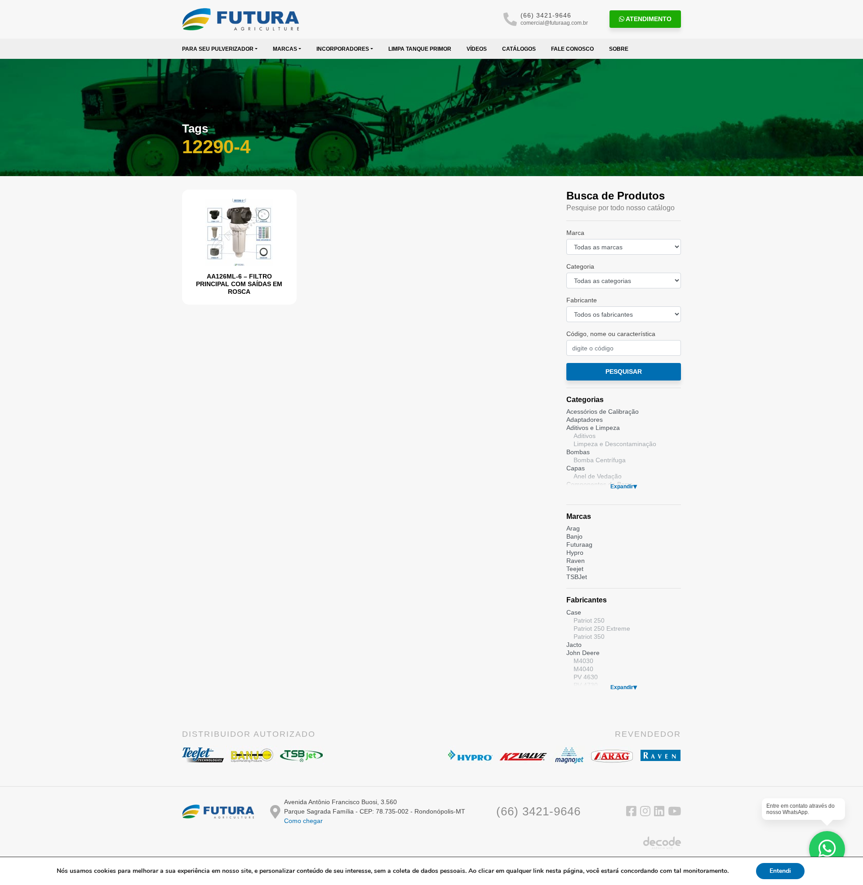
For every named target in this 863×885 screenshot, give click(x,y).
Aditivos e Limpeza (593, 427)
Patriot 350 (589, 636)
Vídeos (477, 49)
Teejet (574, 568)
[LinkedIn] (659, 813)
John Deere (583, 652)
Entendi (780, 871)
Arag (573, 528)
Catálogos (519, 49)
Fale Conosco (572, 49)
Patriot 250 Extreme (602, 628)
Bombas (578, 452)
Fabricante (581, 300)
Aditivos (585, 435)
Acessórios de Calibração (602, 411)
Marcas (285, 49)
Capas (575, 468)
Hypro (574, 552)
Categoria (580, 266)
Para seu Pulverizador (218, 49)
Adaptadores (584, 419)
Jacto (574, 644)
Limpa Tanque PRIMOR (419, 49)
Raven (575, 560)
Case (573, 612)
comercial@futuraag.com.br (554, 23)
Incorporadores (342, 49)
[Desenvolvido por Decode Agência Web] (662, 842)
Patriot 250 (589, 620)
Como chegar (303, 820)
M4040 (583, 669)
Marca (575, 232)
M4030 (583, 660)
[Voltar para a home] (240, 19)
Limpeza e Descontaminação (615, 443)
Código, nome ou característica (610, 333)
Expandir (621, 486)
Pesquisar (623, 371)
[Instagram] (645, 813)
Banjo (574, 536)
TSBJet (576, 576)
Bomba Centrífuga (600, 460)
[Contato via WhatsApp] (827, 849)
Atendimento (648, 18)
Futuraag (579, 544)
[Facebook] (631, 813)
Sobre (618, 49)
